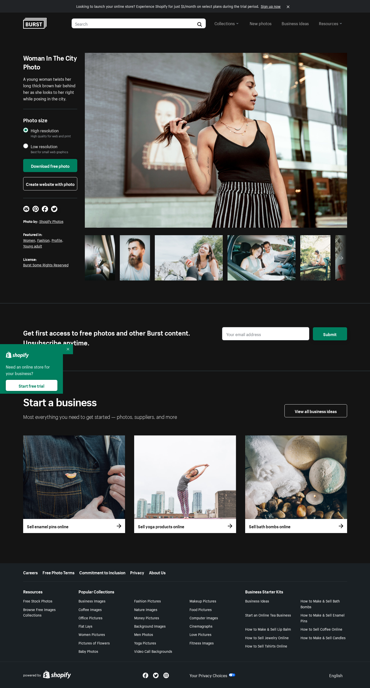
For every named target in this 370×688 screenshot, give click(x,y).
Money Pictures (146, 617)
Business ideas (295, 23)
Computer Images (204, 617)
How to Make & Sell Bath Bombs (320, 603)
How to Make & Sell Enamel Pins (323, 617)
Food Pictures (201, 609)
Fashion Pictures (147, 600)
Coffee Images (90, 609)
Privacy (137, 572)
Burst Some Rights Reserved (45, 264)
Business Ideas (257, 600)
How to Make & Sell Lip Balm (268, 629)
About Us (157, 572)
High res (188, 275)
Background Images (150, 626)
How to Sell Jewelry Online (267, 637)
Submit (330, 334)
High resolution (45, 130)
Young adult (32, 246)
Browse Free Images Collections (39, 612)
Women (29, 240)
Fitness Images (202, 642)
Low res (101, 275)
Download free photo (50, 165)
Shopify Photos (51, 221)
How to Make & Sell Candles (323, 637)
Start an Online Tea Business (268, 615)
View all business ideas (316, 411)
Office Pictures (90, 617)
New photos (261, 23)
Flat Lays (85, 626)
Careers (30, 572)
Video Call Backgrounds (153, 651)
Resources (328, 23)
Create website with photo (50, 183)
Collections (224, 23)
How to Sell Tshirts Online (266, 646)
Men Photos (143, 634)
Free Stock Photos (37, 600)
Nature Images (145, 609)
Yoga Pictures (145, 642)
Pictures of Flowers (94, 642)
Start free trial (31, 385)
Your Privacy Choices (208, 675)
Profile (57, 240)
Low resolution (44, 146)
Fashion (43, 240)
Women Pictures (92, 634)
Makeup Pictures (203, 600)
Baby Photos (88, 651)
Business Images (92, 600)
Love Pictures (200, 634)
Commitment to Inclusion (102, 572)
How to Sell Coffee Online (321, 629)
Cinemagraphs (201, 626)
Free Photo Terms (59, 572)
